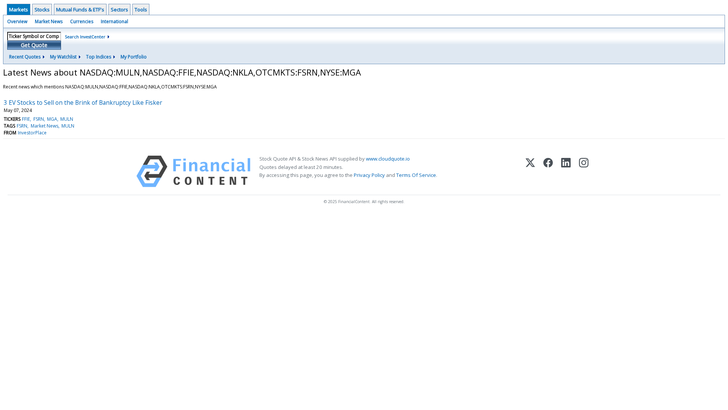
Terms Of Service (416, 175)
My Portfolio (134, 57)
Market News (49, 21)
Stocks (42, 9)
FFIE (26, 119)
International (114, 21)
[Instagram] (584, 171)
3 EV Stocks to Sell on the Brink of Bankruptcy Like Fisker (83, 102)
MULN (66, 119)
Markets (18, 9)
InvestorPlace (32, 132)
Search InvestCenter (85, 36)
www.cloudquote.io (388, 158)
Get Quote (34, 45)
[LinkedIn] (566, 171)
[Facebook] (548, 171)
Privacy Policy (369, 175)
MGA (52, 119)
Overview (17, 21)
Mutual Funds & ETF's (80, 9)
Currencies (81, 21)
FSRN (38, 119)
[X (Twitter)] (530, 171)
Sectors (119, 9)
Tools (141, 9)
